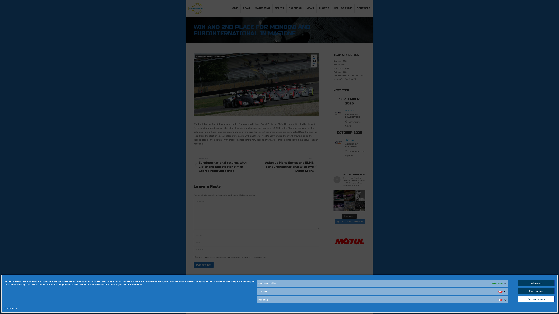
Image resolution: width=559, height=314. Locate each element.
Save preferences (536, 299)
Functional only (536, 291)
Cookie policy (11, 308)
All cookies (536, 283)
